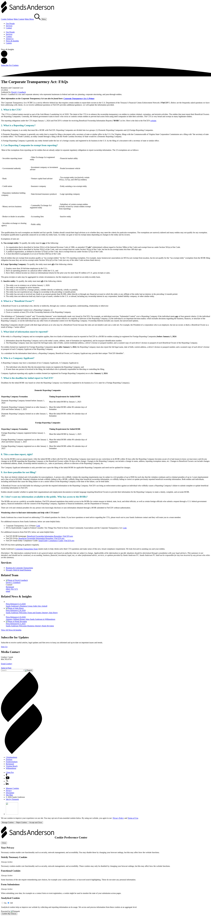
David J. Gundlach (18, 92)
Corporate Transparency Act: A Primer (78, 98)
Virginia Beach (11, 766)
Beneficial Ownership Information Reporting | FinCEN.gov (50, 536)
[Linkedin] (7, 784)
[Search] (37, 19)
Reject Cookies (21, 822)
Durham (9, 759)
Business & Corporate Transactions (19, 568)
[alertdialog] (105, 870)
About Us (9, 39)
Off (11, 903)
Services (9, 26)
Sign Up (4, 647)
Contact (9, 28)
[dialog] (105, 820)
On (5, 903)
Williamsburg (11, 768)
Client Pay (10, 772)
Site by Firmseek (12, 799)
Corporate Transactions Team (26, 549)
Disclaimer (10, 793)
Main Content (19, 19)
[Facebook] (6, 775)
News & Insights (12, 41)
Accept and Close (35, 822)
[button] (4, 63)
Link (38, 526)
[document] (105, 870)
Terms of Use (133, 818)
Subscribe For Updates (10, 65)
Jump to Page (6, 668)
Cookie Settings (7, 19)
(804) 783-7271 (12, 589)
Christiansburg (11, 757)
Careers (9, 43)
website (153, 121)
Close (4, 843)
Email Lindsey (6, 664)
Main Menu (29, 19)
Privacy (9, 790)
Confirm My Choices (9, 914)
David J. (13, 582)
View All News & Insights (11, 630)
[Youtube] (7, 778)
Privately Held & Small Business (18, 570)
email (8, 591)
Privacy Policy (118, 818)
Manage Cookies (12, 788)
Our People (10, 23)
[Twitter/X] (7, 781)
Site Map (9, 795)
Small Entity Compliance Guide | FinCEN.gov (56, 541)
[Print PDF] (4, 56)
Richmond (10, 587)
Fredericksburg (11, 762)
